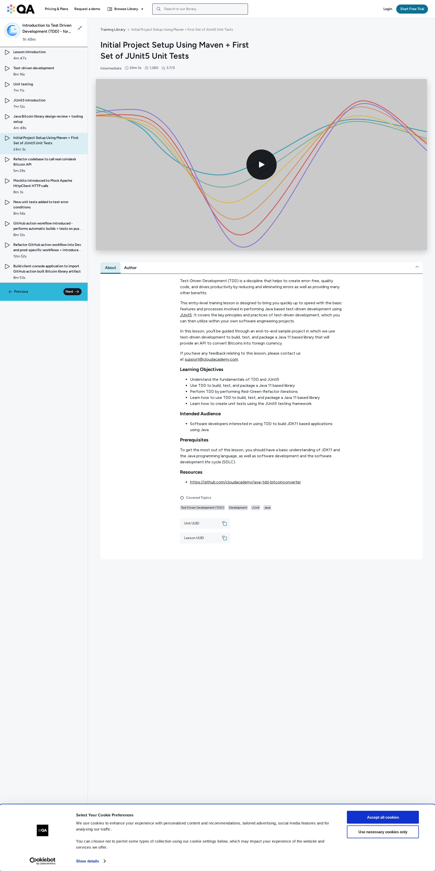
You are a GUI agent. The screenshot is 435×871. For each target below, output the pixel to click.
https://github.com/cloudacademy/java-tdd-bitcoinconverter (245, 482)
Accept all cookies (383, 817)
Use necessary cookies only (382, 832)
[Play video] (261, 164)
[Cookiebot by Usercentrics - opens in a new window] (43, 861)
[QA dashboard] (21, 9)
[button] (56, 9)
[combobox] (200, 9)
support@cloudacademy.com (211, 359)
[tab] (110, 268)
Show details (87, 861)
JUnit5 (186, 315)
